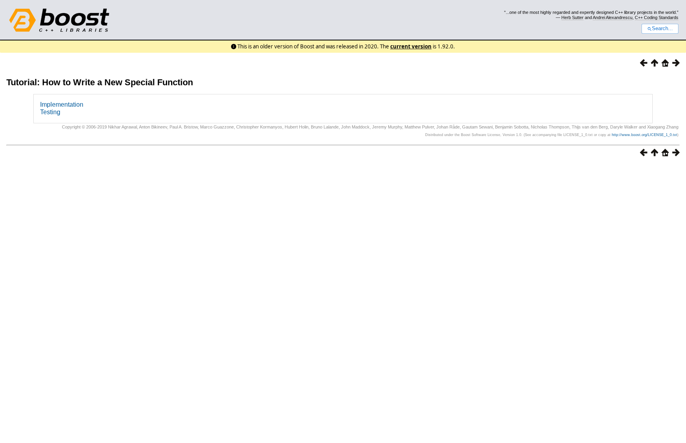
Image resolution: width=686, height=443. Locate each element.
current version (411, 46)
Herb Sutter (572, 17)
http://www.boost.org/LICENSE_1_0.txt (644, 135)
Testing (50, 112)
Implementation (61, 104)
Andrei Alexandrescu (612, 17)
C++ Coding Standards (656, 17)
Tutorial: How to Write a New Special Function (99, 82)
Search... (662, 28)
